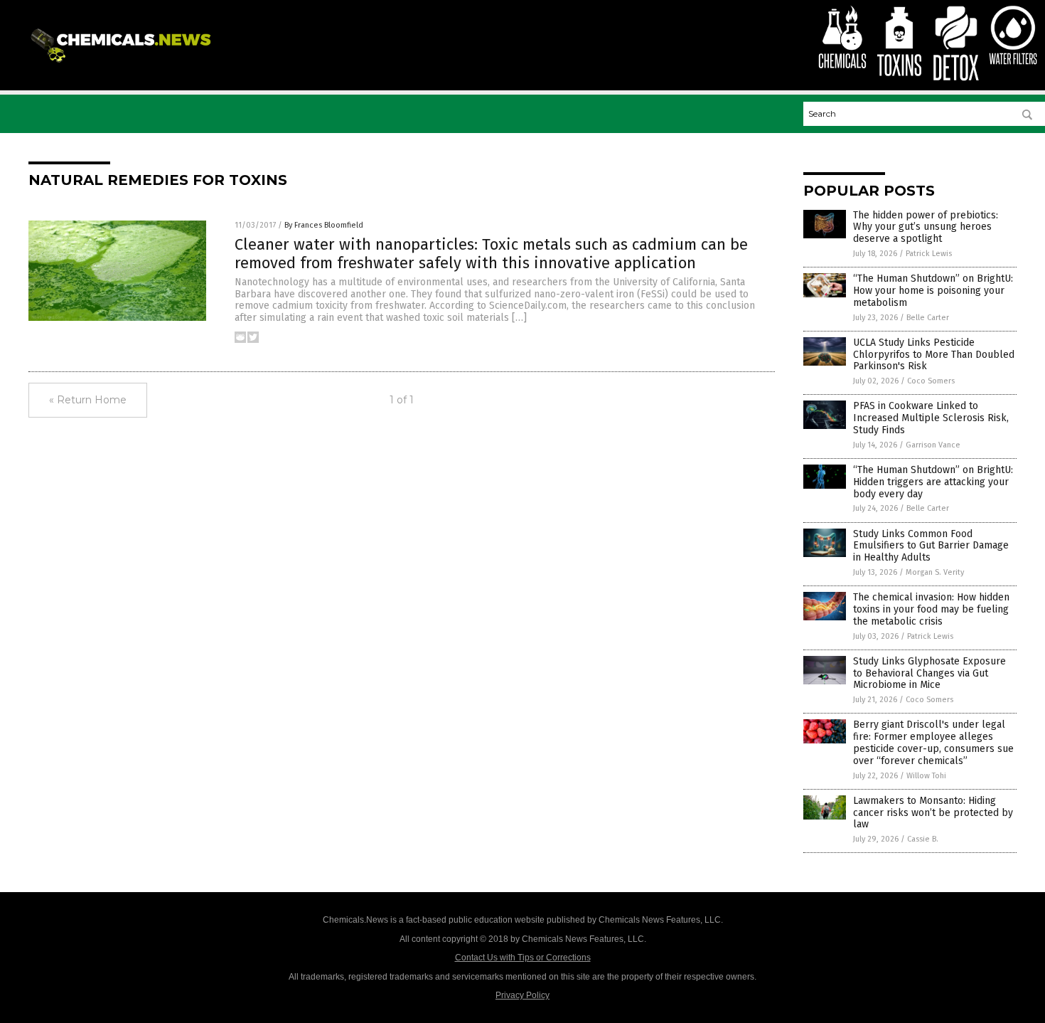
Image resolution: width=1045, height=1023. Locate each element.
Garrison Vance (933, 445)
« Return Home (88, 399)
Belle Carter (927, 317)
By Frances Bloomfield (323, 225)
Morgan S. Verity (935, 572)
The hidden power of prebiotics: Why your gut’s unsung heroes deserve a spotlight (925, 227)
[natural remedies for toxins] (123, 63)
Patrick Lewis (929, 253)
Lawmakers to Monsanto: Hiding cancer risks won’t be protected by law (933, 813)
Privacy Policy (522, 995)
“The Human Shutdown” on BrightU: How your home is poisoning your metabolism (933, 290)
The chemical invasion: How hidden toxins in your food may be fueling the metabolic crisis (931, 609)
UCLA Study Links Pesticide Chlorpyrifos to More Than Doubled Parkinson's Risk (933, 354)
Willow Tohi (926, 775)
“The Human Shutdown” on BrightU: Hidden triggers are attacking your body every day (933, 482)
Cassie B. (922, 839)
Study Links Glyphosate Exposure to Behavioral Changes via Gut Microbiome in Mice (929, 673)
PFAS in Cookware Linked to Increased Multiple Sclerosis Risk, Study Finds (931, 418)
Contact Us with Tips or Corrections (523, 958)
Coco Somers (931, 381)
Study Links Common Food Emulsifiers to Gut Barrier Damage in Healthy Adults (931, 546)
